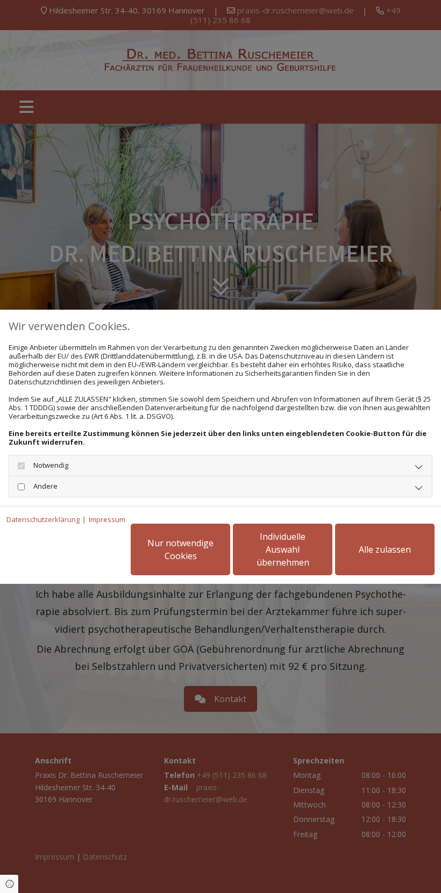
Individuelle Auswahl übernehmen (283, 549)
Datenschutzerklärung (43, 519)
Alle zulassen (385, 549)
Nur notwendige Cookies (180, 549)
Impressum (107, 519)
